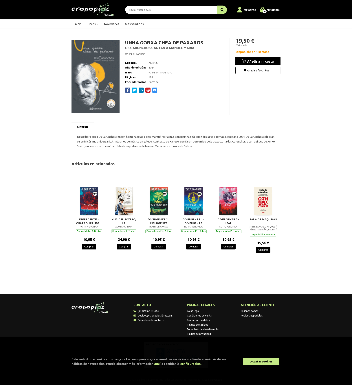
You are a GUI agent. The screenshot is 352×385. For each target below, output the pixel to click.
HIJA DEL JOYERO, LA (124, 221)
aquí (157, 363)
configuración (190, 363)
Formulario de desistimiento (203, 329)
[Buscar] (222, 10)
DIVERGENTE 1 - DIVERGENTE (193, 221)
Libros (91, 24)
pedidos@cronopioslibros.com (155, 315)
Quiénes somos (249, 311)
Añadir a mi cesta (260, 61)
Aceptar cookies (261, 361)
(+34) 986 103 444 (148, 311)
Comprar (89, 246)
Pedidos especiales (252, 315)
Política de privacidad (199, 333)
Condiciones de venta (199, 315)
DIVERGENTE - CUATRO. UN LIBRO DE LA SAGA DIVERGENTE (89, 221)
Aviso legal (193, 311)
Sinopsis (82, 126)
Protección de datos (198, 320)
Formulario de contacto (151, 320)
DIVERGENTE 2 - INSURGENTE (159, 221)
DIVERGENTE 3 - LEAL (228, 221)
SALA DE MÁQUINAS (263, 219)
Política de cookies (197, 324)
